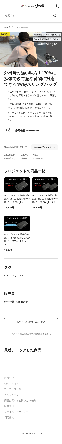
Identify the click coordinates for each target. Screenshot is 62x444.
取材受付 (9, 406)
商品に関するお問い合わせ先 (20, 400)
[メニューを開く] (4, 6)
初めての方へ (11, 383)
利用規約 (9, 417)
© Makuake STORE (31, 433)
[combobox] (29, 15)
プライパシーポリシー (16, 411)
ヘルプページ (11, 394)
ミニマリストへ (15, 275)
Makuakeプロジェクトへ (44, 147)
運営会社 (9, 377)
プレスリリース (12, 389)
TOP (6, 27)
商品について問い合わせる (31, 322)
